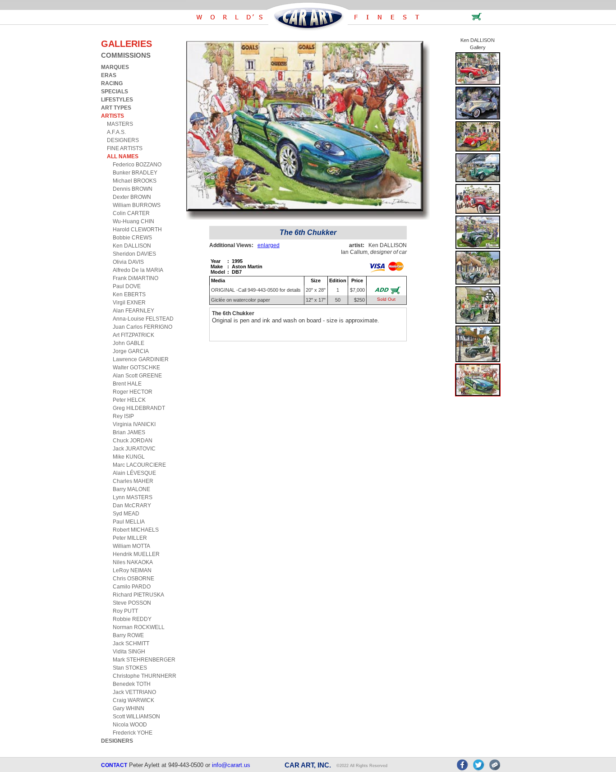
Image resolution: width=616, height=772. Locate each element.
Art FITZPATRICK (133, 335)
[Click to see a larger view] (308, 217)
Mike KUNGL (129, 457)
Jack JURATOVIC (134, 449)
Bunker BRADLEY (135, 173)
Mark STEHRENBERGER (144, 660)
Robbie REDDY (132, 619)
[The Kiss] (478, 118)
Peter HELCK (129, 400)
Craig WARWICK (133, 700)
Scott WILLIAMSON (136, 716)
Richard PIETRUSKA (138, 595)
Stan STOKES (130, 668)
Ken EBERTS (129, 294)
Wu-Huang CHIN (133, 221)
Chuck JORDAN (132, 440)
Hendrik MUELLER (136, 554)
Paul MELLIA (129, 522)
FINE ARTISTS (125, 148)
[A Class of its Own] (478, 212)
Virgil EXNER (129, 302)
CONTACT (114, 765)
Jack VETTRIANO (134, 692)
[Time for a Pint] (478, 322)
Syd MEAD (126, 513)
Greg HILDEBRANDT (139, 408)
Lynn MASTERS (132, 497)
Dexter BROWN (132, 197)
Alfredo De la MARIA (138, 270)
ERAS (108, 75)
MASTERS (120, 124)
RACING (112, 83)
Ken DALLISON (132, 246)
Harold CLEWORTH (137, 229)
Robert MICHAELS (136, 530)
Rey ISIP (123, 416)
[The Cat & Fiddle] (478, 283)
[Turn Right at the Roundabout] (478, 360)
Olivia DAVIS (128, 262)
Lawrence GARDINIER (141, 359)
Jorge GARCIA (131, 351)
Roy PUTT (125, 611)
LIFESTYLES (117, 99)
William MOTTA (131, 546)
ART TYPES (116, 108)
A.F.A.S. (116, 132)
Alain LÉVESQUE (134, 473)
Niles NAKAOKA (133, 562)
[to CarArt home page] (308, 29)
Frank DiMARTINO (135, 278)
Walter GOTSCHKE (136, 367)
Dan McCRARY (132, 505)
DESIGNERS (123, 140)
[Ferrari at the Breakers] (478, 150)
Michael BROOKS (134, 181)
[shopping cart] (476, 18)
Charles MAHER (133, 481)
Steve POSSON (132, 603)
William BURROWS (137, 205)
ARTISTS (112, 116)
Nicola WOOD (130, 724)
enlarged (268, 245)
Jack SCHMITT (131, 643)
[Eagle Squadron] (478, 247)
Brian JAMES (129, 432)
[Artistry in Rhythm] (478, 83)
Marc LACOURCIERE (139, 465)
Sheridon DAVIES (134, 254)
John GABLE (128, 343)
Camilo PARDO (132, 587)
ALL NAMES (122, 156)
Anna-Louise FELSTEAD (143, 319)
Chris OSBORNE (133, 578)
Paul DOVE (127, 286)
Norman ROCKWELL (139, 627)
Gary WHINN (128, 708)
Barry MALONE (131, 489)
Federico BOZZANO (137, 164)
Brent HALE (127, 384)
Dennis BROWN (132, 189)
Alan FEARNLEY (133, 311)
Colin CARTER (131, 213)
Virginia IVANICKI (134, 424)
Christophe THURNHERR (144, 676)
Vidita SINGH (129, 651)
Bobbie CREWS (132, 237)
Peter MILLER (130, 538)
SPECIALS (114, 91)
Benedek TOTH (132, 684)
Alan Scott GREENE (137, 375)
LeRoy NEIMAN (132, 570)
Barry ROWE (128, 635)
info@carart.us (231, 765)
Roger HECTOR (132, 392)
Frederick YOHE (132, 733)
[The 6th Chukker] (478, 394)
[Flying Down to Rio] (478, 180)
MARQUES (115, 67)
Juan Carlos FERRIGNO (142, 327)
